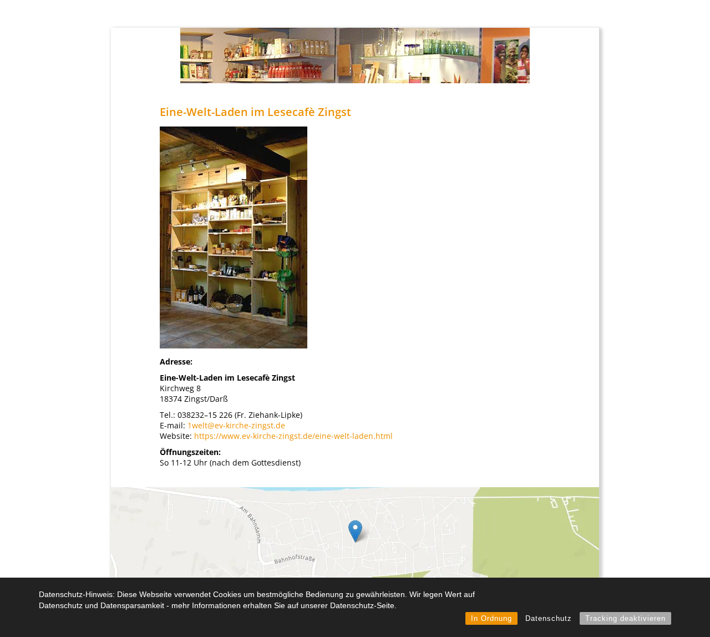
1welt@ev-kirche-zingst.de (236, 425)
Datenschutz (548, 618)
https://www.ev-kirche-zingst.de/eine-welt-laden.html (292, 436)
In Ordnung (491, 618)
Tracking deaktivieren (625, 618)
